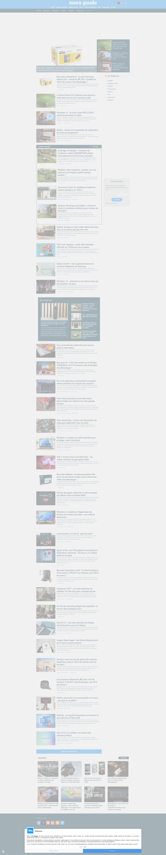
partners (36, 836)
